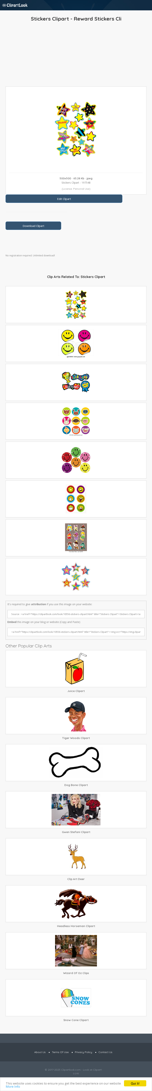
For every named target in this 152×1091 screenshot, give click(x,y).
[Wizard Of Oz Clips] (76, 950)
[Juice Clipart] (76, 668)
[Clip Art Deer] (76, 856)
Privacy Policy (83, 1052)
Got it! (135, 1083)
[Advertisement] (76, 55)
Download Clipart (33, 226)
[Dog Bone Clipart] (76, 762)
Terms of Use (60, 1052)
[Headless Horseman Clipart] (76, 903)
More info (13, 1086)
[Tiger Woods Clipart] (76, 715)
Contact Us (105, 1052)
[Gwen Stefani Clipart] (76, 809)
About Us (40, 1052)
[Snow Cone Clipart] (76, 997)
